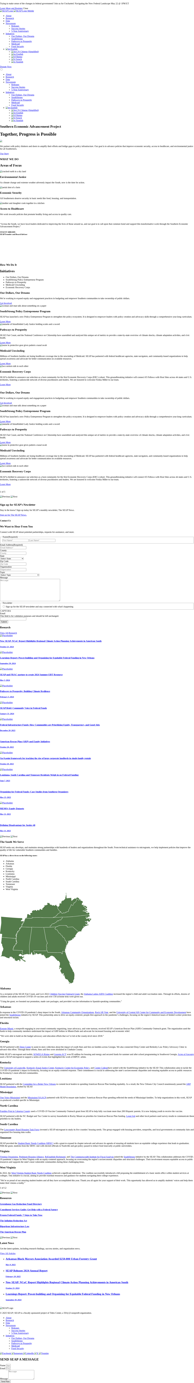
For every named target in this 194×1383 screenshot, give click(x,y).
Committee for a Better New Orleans (39, 1084)
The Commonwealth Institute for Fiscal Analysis (92, 1157)
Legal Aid (130, 1116)
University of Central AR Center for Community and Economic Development (151, 1012)
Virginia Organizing (9, 1157)
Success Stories (18, 28)
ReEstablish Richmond (55, 1157)
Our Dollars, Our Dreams (22, 36)
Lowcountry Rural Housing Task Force (21, 1129)
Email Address (11, 545)
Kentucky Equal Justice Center (40, 1068)
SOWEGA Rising (41, 1054)
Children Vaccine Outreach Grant (65, 994)
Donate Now (6, 66)
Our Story (4, 153)
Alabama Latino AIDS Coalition (98, 994)
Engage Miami (6, 1028)
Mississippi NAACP (37, 1097)
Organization (6, 567)
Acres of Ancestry (186, 1054)
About (8, 16)
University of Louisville (14, 1068)
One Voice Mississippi (10, 1097)
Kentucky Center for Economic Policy (72, 1068)
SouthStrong (17, 39)
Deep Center (25, 1047)
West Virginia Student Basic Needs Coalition (31, 1173)
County (3, 550)
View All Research (8, 633)
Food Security (17, 46)
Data (8, 21)
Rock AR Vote (101, 1012)
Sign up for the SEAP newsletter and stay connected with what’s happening (39, 606)
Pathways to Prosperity (21, 41)
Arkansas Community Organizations (77, 1012)
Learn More (5, 321)
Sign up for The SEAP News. (13, 515)
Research (10, 18)
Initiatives (10, 33)
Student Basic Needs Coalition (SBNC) (35, 1143)
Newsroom (11, 23)
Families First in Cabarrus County (15, 1111)
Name (3, 1365)
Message (4, 577)
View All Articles (7, 1253)
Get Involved (6, 303)
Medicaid (15, 44)
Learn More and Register (11, 8)
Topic (2, 572)
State (2, 556)
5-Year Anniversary (20, 31)
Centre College (101, 1068)
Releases (15, 26)
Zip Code (4, 561)
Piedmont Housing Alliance (31, 1157)
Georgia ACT (60, 1054)
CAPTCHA (5, 611)
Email (2, 613)
